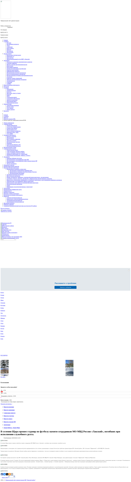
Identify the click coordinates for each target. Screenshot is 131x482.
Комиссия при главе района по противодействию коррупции (22, 182)
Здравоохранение (11, 90)
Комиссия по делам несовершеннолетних (17, 199)
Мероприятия (10, 137)
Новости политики (9, 407)
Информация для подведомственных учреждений (19, 186)
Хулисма (3, 302)
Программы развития (12, 67)
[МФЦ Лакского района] (7, 225)
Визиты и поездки (11, 136)
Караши (3, 326)
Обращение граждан (9, 165)
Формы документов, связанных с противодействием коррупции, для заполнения (28, 177)
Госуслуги (6, 86)
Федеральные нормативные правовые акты (21, 170)
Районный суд (10, 56)
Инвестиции (10, 66)
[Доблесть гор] (5, 234)
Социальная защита (12, 97)
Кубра (2, 308)
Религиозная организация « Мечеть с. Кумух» (18, 155)
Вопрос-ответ (10, 106)
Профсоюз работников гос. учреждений (17, 154)
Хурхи (2, 297)
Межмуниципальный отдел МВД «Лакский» (18, 59)
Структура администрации (14, 127)
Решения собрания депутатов (14, 158)
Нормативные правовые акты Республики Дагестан (23, 171)
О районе (6, 41)
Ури (2, 313)
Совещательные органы (10, 148)
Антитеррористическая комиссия (15, 201)
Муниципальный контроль (14, 146)
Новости (9, 49)
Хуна (2, 323)
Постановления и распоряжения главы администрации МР (22, 161)
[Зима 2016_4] (69, 375)
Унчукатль (3, 315)
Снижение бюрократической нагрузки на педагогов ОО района (20, 206)
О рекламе (9, 82)
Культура (9, 91)
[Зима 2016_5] (5, 367)
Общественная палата (12, 102)
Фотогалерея (10, 52)
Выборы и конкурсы (9, 192)
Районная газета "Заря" (13, 132)
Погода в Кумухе (5, 208)
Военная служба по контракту (11, 193)
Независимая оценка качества (11, 166)
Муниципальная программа (17, 173)
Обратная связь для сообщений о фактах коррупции (20, 181)
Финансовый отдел (12, 129)
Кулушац (3, 305)
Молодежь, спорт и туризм (14, 93)
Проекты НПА (10, 162)
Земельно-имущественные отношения (16, 79)
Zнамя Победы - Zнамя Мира (12, 427)
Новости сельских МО (10, 421)
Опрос (8, 185)
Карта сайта (5, 477)
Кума (2, 333)
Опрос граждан (11, 109)
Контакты (6, 111)
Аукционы (9, 77)
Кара (2, 331)
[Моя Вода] (4, 227)
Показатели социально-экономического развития (19, 62)
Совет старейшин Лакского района (16, 152)
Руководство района (12, 128)
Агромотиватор (11, 81)
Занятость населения (12, 100)
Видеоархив (10, 51)
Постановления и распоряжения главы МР (18, 159)
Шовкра (3, 318)
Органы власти (8, 53)
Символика (10, 47)
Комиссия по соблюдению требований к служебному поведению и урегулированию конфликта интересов (34, 180)
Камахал (3, 310)
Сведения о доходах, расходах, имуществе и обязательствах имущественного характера (29, 178)
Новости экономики (9, 410)
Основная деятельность (10, 135)
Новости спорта (8, 418)
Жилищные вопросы (9, 203)
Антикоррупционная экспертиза (15, 174)
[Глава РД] (3, 224)
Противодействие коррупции (11, 167)
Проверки (9, 143)
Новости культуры (9, 416)
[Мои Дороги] (4, 228)
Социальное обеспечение (13, 98)
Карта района (10, 48)
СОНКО (9, 83)
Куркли (2, 336)
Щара (2, 300)
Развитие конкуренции (13, 70)
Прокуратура (10, 57)
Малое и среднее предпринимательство (17, 64)
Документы (7, 157)
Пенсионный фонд (11, 101)
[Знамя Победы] (5, 235)
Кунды (2, 328)
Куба (2, 338)
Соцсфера (6, 87)
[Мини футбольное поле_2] (69, 367)
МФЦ (8, 96)
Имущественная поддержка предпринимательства (20, 75)
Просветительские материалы (14, 184)
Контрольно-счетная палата (14, 55)
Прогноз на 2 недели (6, 211)
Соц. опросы (10, 108)
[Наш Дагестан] (5, 231)
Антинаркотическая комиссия (14, 200)
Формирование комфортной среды (13, 189)
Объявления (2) (8, 191)
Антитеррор (7, 188)
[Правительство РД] (6, 223)
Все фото (3, 377)
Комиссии (6, 196)
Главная (6, 40)
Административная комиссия (14, 197)
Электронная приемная (13, 105)
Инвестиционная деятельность (12, 85)
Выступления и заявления (13, 139)
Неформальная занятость (13, 71)
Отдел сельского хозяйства (13, 131)
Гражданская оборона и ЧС (14, 144)
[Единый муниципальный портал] (10, 238)
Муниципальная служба (10, 147)
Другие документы (12, 163)
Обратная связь (8, 104)
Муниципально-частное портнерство (16, 72)
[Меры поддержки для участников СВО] (11, 236)
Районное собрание (9, 204)
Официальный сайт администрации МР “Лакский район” (20, 480)
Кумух (2, 292)
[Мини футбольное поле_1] (5, 375)
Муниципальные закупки (13, 142)
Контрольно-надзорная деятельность (13, 195)
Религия (9, 94)
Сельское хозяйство (12, 63)
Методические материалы (13, 176)
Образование (10, 89)
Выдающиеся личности (13, 44)
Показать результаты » (6, 404)
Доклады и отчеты (11, 140)
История (9, 42)
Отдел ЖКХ (10, 133)
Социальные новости (9, 413)
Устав (8, 45)
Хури (2, 320)
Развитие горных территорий (14, 78)
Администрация (8, 124)
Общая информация (9, 122)
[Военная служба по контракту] (9, 232)
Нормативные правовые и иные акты (16, 169)
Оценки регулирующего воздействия (16, 68)
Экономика (6, 60)
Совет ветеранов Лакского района (15, 151)
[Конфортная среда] (6, 229)
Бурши (2, 295)
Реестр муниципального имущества (16, 74)
